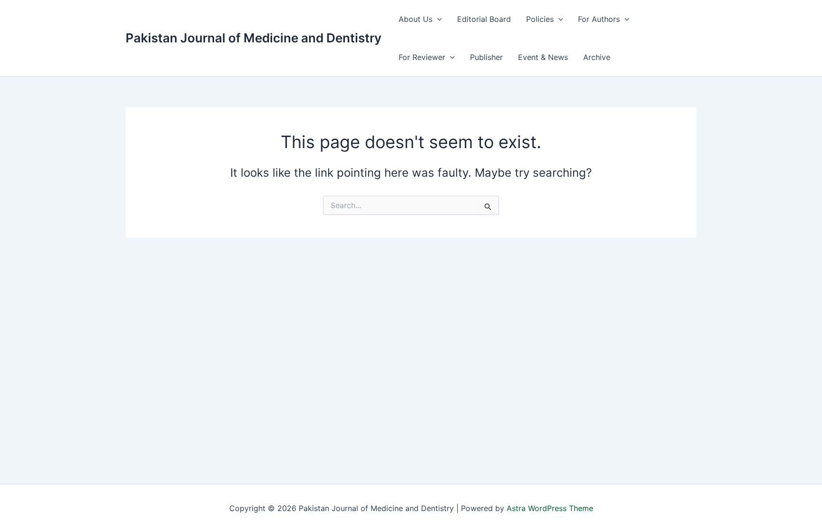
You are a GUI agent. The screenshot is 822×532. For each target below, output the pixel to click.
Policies (540, 19)
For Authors (599, 19)
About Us (415, 19)
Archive (596, 57)
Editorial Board (484, 19)
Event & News (543, 57)
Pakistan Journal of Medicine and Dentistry (254, 37)
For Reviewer (422, 57)
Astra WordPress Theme (550, 508)
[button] (437, 19)
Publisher (486, 57)
